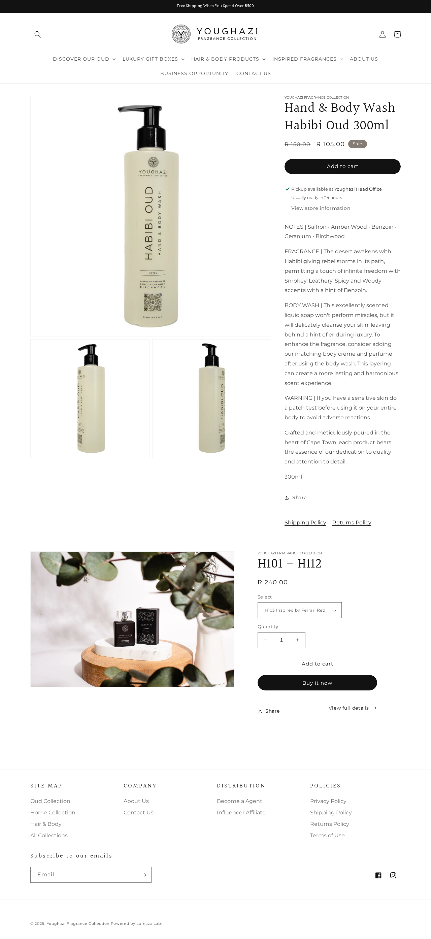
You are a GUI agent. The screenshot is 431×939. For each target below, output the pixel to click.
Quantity (268, 626)
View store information (320, 208)
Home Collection (52, 812)
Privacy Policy (328, 801)
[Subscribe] (143, 875)
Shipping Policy (305, 522)
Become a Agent (239, 801)
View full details (349, 708)
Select (265, 597)
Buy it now (317, 683)
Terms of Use (327, 835)
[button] (37, 34)
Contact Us (139, 812)
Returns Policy (351, 522)
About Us (136, 801)
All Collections (49, 835)
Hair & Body (46, 824)
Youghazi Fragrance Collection (79, 923)
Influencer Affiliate (241, 812)
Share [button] (299, 497)
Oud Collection (50, 801)
